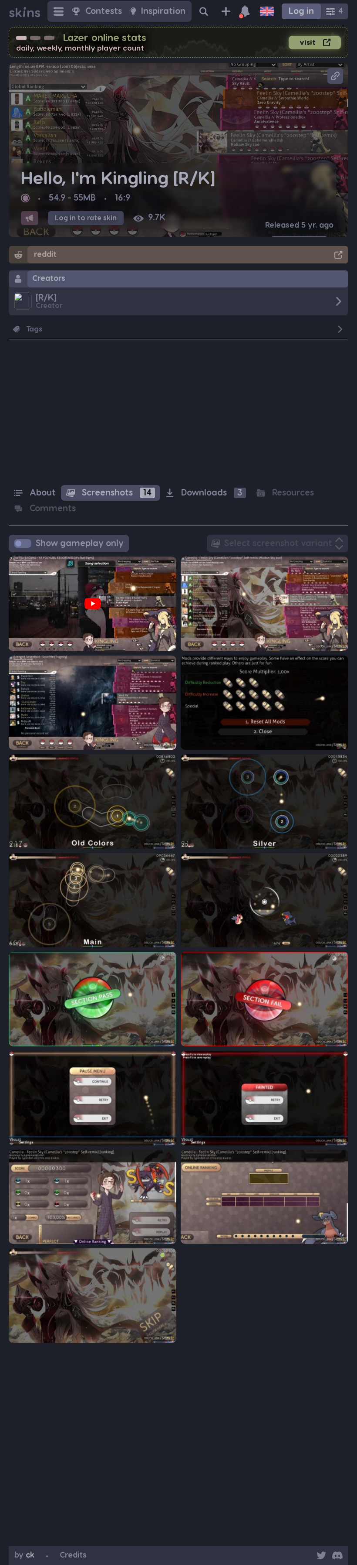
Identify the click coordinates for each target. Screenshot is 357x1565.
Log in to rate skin (86, 218)
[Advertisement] (178, 415)
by (24, 1555)
